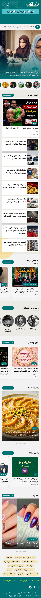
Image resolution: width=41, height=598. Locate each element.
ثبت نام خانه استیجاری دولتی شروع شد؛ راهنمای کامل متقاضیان (14, 243)
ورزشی (34, 123)
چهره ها (35, 69)
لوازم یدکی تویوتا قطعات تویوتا (25, 570)
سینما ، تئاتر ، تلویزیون (30, 284)
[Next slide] (4, 418)
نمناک (25, 27)
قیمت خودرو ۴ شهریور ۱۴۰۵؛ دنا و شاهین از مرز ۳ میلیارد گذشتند (15, 157)
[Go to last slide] (37, 418)
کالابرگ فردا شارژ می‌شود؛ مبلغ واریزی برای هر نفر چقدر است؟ (16, 171)
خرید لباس (8, 557)
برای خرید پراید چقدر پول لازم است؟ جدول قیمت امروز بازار (16, 200)
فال (35, 474)
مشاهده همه (7, 95)
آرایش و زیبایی (32, 539)
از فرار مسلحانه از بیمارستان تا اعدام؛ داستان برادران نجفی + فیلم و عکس (14, 214)
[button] (36, 85)
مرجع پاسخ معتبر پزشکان (16, 566)
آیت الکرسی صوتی (9, 574)
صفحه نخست (34, 580)
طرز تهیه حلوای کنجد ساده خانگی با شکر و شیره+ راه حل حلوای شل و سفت (22, 433)
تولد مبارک (6, 27)
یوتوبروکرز (21, 574)
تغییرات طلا (16, 27)
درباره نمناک (22, 580)
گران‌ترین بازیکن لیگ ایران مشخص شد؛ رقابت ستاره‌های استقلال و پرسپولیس (14, 231)
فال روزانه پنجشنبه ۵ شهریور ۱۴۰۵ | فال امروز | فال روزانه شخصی (25, 480)
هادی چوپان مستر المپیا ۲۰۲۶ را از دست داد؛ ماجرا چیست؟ (22, 129)
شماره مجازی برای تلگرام (12, 561)
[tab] (24, 443)
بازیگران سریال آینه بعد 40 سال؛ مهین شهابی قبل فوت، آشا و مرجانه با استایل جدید (21, 74)
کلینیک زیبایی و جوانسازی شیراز (25, 557)
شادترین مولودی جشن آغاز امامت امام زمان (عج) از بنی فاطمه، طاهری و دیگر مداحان (26, 371)
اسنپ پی (9, 570)
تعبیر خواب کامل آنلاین (29, 561)
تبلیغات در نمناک (9, 580)
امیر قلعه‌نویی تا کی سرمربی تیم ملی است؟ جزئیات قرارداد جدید (15, 142)
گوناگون (34, 364)
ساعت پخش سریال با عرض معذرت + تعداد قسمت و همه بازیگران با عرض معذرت (26, 292)
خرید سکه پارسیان (32, 574)
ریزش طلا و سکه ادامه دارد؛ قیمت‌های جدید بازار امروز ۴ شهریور (14, 186)
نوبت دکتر (30, 566)
